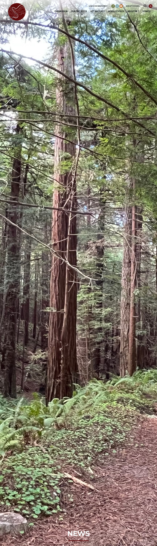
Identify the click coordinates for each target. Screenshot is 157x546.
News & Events (116, 11)
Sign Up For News (133, 6)
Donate (147, 11)
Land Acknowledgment (98, 6)
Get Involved (97, 11)
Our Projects (79, 11)
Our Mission (61, 11)
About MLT (133, 11)
